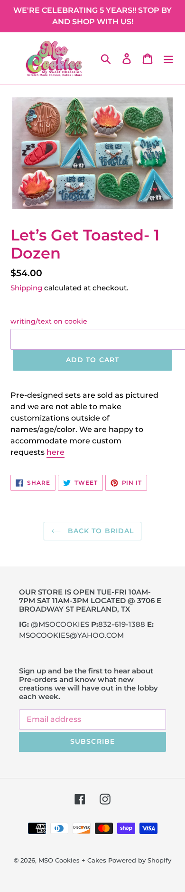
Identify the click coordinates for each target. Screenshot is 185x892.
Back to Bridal (99, 531)
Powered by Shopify (139, 860)
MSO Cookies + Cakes (72, 860)
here (55, 452)
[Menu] (168, 58)
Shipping (26, 287)
